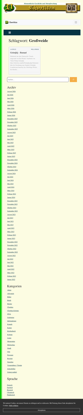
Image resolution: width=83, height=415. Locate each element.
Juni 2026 (10, 98)
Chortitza (10, 307)
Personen (10, 355)
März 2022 (10, 273)
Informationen (11, 321)
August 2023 (11, 214)
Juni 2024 (10, 180)
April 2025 (10, 146)
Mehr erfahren (13, 405)
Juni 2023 (10, 221)
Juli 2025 (10, 136)
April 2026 (10, 105)
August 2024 (11, 173)
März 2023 (10, 232)
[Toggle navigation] (76, 22)
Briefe (9, 300)
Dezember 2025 (12, 119)
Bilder (9, 297)
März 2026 (10, 108)
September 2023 (12, 211)
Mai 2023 (10, 225)
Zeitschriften (11, 369)
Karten (9, 328)
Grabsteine (10, 317)
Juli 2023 (10, 218)
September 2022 (12, 252)
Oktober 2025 (11, 125)
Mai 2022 (10, 266)
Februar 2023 (11, 235)
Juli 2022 (10, 259)
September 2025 (12, 129)
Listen (9, 338)
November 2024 (12, 163)
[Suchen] (73, 79)
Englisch (10, 387)
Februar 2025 (11, 153)
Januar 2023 (11, 238)
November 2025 (12, 122)
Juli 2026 (10, 95)
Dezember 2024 (12, 160)
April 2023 (10, 228)
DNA (9, 314)
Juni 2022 (10, 262)
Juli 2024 (10, 177)
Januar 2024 (11, 197)
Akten (9, 290)
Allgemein (10, 293)
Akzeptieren (41, 410)
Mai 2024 (10, 184)
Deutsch (9, 385)
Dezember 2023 (12, 201)
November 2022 (12, 245)
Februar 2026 (11, 112)
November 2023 (12, 204)
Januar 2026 (11, 115)
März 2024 (10, 190)
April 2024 (10, 187)
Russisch (10, 390)
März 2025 (10, 149)
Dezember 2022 (12, 242)
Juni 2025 (10, 139)
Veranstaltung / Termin (14, 365)
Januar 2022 (11, 279)
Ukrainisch (10, 392)
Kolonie (9, 334)
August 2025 (11, 132)
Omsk (9, 348)
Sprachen (10, 362)
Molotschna (11, 345)
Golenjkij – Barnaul (18, 52)
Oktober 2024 (11, 167)
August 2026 (11, 91)
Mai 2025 (10, 143)
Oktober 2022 (11, 249)
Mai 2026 (10, 101)
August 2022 (11, 255)
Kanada (9, 324)
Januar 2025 (11, 156)
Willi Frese (35, 49)
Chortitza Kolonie (13, 311)
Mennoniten (11, 341)
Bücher (9, 304)
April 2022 (10, 269)
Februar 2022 (11, 276)
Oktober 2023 (11, 208)
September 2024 (12, 170)
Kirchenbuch (11, 331)
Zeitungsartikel (12, 372)
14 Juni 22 (13, 49)
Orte (8, 352)
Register (10, 358)
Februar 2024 (11, 194)
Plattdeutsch (11, 395)
